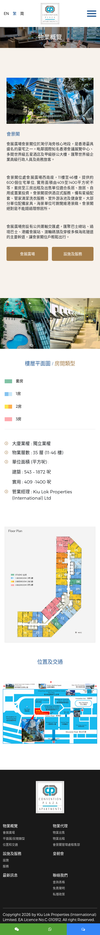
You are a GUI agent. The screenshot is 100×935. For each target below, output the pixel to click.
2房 (19, 406)
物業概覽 (10, 826)
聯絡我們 (60, 875)
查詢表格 (59, 882)
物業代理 (60, 826)
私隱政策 (59, 894)
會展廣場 (27, 254)
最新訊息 (10, 875)
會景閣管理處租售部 (66, 844)
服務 (6, 866)
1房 (18, 393)
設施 (6, 860)
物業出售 (59, 832)
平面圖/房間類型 (14, 838)
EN (6, 13)
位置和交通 (10, 844)
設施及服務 (72, 254)
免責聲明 (59, 888)
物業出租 (59, 838)
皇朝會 (58, 853)
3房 (18, 419)
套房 (19, 381)
